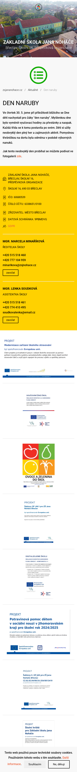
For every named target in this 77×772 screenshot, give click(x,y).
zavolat (10, 272)
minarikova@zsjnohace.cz (19, 265)
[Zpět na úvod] (38, 7)
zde (19, 156)
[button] (72, 7)
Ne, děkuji (59, 764)
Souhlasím (34, 764)
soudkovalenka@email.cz (19, 312)
